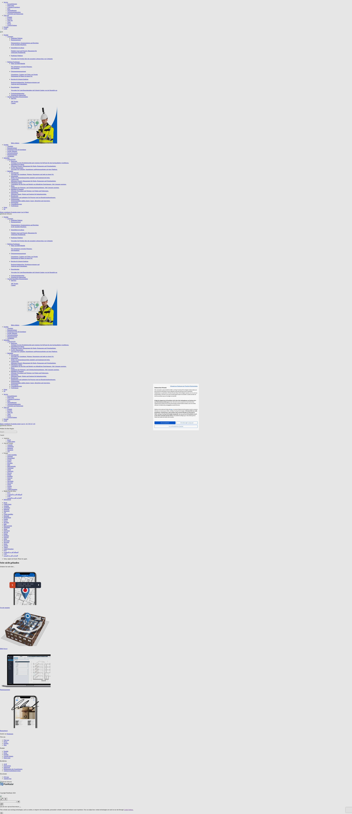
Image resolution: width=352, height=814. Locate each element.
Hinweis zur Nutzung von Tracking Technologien (184, 386)
